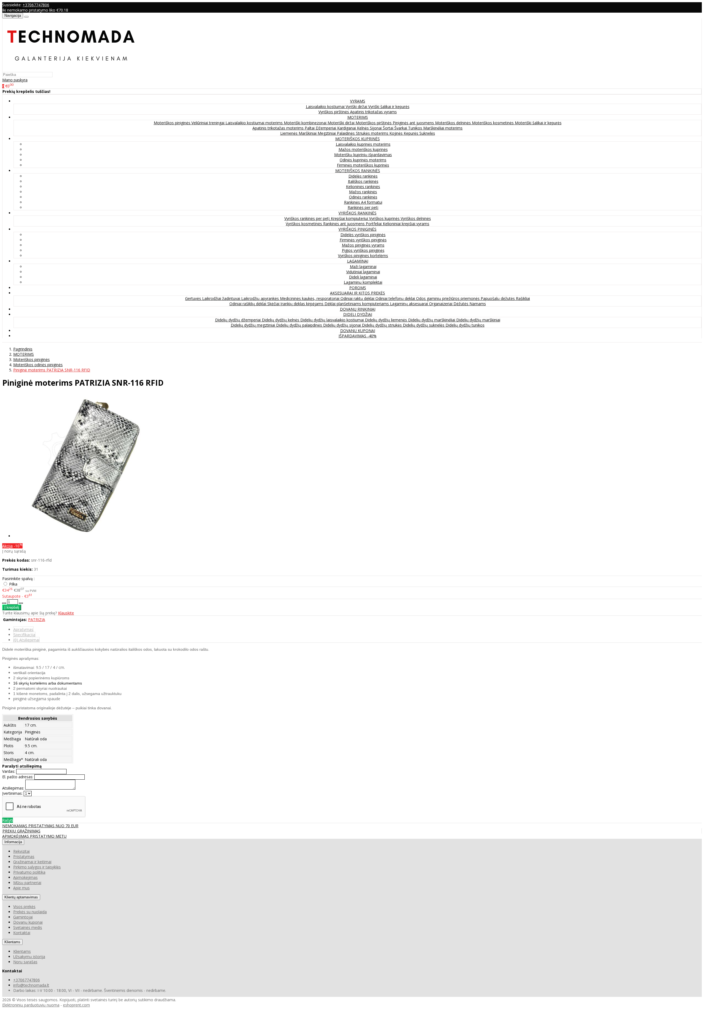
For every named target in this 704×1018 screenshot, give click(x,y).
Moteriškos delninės (453, 122)
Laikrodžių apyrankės (260, 298)
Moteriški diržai (342, 122)
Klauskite (66, 613)
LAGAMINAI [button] (357, 261)
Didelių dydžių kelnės (281, 319)
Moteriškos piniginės (172, 122)
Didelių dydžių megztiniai (253, 325)
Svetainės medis (27, 927)
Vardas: (8, 771)
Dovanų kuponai (28, 922)
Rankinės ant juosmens (344, 223)
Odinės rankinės (363, 197)
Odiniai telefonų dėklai (395, 298)
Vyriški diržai (357, 106)
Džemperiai (326, 128)
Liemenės (289, 133)
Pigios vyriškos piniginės (363, 250)
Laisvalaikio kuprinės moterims (363, 144)
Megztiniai (327, 133)
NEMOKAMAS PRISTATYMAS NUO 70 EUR (40, 825)
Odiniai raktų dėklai (357, 298)
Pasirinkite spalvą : (18, 578)
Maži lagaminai (363, 266)
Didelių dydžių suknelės (424, 325)
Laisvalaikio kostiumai (326, 106)
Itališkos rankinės (363, 181)
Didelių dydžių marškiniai (478, 319)
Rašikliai (523, 298)
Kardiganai (347, 128)
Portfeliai (374, 223)
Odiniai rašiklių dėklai (248, 303)
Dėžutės (461, 303)
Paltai (310, 128)
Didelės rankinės (363, 176)
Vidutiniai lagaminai (363, 271)
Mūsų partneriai (27, 882)
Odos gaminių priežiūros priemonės (448, 298)
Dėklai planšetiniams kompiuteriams (357, 303)
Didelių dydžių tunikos (465, 325)
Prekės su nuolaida (30, 911)
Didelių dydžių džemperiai (238, 319)
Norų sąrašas (25, 961)
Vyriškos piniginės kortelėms (363, 255)
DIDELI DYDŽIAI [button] (357, 314)
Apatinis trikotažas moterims (278, 128)
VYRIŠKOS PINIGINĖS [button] (357, 229)
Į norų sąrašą (14, 551)
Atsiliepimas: (13, 788)
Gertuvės (193, 298)
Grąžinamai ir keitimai (32, 861)
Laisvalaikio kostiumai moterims (255, 122)
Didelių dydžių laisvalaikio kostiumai (332, 319)
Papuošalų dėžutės (498, 298)
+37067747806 (36, 4)
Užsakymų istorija (29, 956)
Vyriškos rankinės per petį (307, 218)
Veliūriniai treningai (208, 122)
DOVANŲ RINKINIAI (357, 309)
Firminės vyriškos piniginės (363, 239)
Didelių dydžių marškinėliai (432, 319)
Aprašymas (23, 629)
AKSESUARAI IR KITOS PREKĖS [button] (357, 293)
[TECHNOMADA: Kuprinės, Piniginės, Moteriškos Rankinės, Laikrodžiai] (70, 69)
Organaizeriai (441, 303)
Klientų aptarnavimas (21, 897)
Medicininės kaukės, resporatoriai (310, 298)
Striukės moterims (372, 133)
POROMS (357, 287)
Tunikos (415, 128)
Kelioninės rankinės (363, 186)
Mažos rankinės (363, 191)
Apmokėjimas (25, 877)
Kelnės (363, 128)
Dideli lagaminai (363, 277)
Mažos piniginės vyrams (363, 245)
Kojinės (396, 133)
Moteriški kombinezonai (306, 122)
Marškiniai (308, 133)
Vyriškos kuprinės (385, 218)
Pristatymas (23, 856)
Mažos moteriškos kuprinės (363, 149)
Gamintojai (23, 917)
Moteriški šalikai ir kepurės (538, 122)
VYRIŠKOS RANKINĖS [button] (357, 213)
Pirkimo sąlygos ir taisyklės (37, 867)
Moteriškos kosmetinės (493, 122)
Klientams (12, 942)
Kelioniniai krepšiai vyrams (406, 223)
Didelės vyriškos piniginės (363, 234)
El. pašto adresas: (17, 776)
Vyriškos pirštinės (334, 111)
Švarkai (401, 128)
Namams (477, 303)
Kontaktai (21, 932)
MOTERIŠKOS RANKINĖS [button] (357, 170)
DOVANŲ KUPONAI (357, 330)
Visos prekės (24, 906)
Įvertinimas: (12, 793)
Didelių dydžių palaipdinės (299, 325)
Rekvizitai (21, 851)
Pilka (13, 584)
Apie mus (21, 887)
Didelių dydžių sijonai (342, 325)
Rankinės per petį (363, 207)
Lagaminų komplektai (363, 282)
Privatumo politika (29, 872)
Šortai (388, 128)
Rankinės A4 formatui (363, 202)
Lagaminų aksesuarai (409, 303)
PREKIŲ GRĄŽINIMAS (21, 831)
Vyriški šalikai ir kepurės (388, 106)
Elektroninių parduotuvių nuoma (30, 1005)
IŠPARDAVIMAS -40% (357, 335)
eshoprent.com (76, 1005)
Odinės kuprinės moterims (363, 159)
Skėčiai (273, 303)
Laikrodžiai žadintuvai (221, 298)
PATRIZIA (36, 619)
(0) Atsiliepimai (26, 639)
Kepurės (411, 133)
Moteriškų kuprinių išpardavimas (363, 154)
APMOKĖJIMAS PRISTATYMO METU (34, 836)
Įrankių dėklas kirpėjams (302, 303)
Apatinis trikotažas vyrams (373, 111)
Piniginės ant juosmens (414, 122)
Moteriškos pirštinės (374, 122)
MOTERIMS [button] (357, 117)
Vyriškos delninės (416, 218)
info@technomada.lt (31, 985)
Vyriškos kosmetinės (304, 223)
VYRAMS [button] (357, 101)
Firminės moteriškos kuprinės (363, 165)
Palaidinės (346, 133)
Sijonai (376, 128)
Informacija (13, 842)
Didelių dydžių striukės (382, 325)
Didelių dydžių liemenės (386, 319)
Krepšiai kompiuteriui (350, 218)
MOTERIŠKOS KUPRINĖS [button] (357, 138)
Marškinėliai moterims (443, 128)
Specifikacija (24, 634)
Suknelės (427, 133)
